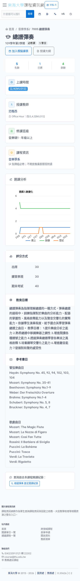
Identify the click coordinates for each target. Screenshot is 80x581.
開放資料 (45, 535)
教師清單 (45, 539)
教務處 (50, 573)
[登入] (47, 14)
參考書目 (22, 359)
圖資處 (40, 573)
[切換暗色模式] (71, 14)
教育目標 (22, 300)
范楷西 (13, 111)
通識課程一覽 (9, 535)
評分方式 (22, 256)
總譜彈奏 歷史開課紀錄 (26, 483)
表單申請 (45, 532)
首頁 (11, 29)
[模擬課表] (39, 14)
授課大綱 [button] (45, 51)
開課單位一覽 (9, 532)
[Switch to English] (55, 14)
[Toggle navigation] (5, 5)
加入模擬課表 (20, 51)
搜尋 (30, 13)
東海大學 (12, 573)
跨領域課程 (46, 528)
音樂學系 (23, 29)
